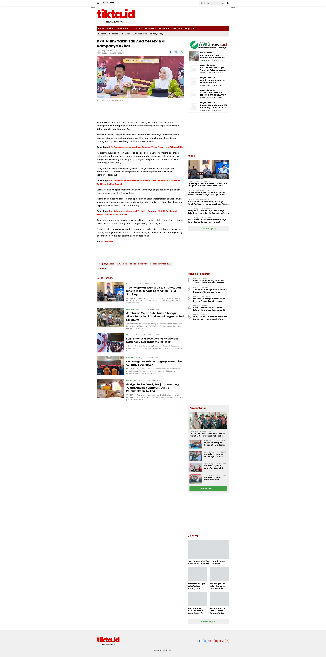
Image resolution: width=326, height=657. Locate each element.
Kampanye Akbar (106, 264)
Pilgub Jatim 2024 (138, 264)
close (93, 7)
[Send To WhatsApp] (182, 52)
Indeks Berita (108, 3)
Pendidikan (150, 28)
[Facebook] (200, 641)
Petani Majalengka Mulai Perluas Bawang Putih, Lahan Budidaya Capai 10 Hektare (196, 586)
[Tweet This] (176, 52)
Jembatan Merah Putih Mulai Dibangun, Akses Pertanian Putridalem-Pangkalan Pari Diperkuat (155, 316)
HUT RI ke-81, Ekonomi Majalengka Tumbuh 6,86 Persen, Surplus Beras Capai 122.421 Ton (215, 455)
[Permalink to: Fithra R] (99, 51)
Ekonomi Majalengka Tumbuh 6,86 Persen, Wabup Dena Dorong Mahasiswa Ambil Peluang (209, 300)
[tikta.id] (108, 640)
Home (101, 28)
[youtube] (216, 641)
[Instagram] (210, 641)
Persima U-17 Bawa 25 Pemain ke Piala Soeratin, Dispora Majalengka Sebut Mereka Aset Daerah (207, 434)
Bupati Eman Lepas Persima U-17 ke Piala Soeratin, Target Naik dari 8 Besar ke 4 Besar (214, 443)
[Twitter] (205, 641)
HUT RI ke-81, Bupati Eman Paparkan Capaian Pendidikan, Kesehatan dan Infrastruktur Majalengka (214, 478)
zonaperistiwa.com (208, 65)
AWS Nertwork (140, 34)
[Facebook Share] (171, 52)
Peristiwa (177, 28)
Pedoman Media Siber (119, 34)
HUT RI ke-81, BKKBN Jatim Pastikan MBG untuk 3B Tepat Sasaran (215, 467)
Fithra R (113, 51)
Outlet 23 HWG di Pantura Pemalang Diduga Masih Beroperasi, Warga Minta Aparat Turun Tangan (210, 318)
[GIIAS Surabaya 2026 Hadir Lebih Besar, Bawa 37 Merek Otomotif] (197, 599)
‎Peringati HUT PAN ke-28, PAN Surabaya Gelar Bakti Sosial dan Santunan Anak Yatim (208, 212)
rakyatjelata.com (207, 78)
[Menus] (98, 3)
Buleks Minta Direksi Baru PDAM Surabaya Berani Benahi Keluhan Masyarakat (207, 221)
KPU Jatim (122, 264)
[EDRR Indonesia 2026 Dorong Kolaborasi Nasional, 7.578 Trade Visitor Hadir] (110, 342)
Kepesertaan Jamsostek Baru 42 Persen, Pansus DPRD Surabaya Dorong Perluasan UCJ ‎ (207, 193)
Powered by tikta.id (163, 650)
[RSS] (227, 641)
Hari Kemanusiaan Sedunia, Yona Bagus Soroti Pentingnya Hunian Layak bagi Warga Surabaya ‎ (208, 202)
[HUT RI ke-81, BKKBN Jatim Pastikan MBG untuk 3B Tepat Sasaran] (195, 467)
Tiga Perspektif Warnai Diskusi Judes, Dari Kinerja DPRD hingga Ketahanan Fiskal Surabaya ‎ (153, 291)
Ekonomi (138, 28)
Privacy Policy (156, 34)
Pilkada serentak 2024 (160, 264)
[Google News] (221, 641)
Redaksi (102, 34)
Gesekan (102, 268)
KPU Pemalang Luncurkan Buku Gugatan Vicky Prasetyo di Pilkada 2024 (146, 147)
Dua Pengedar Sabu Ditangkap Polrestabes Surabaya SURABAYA (154, 363)
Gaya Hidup (190, 28)
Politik (110, 28)
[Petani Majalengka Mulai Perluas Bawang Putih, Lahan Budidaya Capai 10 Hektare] (197, 574)
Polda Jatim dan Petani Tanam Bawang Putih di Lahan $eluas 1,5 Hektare (217, 610)
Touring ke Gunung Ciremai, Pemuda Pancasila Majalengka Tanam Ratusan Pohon (210, 290)
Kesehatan (164, 28)
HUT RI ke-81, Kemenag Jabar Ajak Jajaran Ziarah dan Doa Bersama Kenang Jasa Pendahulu (209, 281)
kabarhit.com (206, 53)
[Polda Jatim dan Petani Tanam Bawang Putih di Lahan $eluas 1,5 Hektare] (219, 599)
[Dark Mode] (228, 3)
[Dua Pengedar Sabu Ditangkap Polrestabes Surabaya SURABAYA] (110, 365)
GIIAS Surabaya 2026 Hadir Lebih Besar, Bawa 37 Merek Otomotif (195, 610)
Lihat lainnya (207, 488)
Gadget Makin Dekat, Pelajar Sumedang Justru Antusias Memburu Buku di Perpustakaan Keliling (152, 387)
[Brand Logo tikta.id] (116, 15)
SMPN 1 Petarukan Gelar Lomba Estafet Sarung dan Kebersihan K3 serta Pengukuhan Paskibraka (209, 309)
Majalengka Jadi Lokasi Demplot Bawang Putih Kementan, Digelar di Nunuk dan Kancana (218, 586)
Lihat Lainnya (207, 228)
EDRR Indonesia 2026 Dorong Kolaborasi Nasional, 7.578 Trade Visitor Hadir (152, 340)
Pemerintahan (123, 28)
